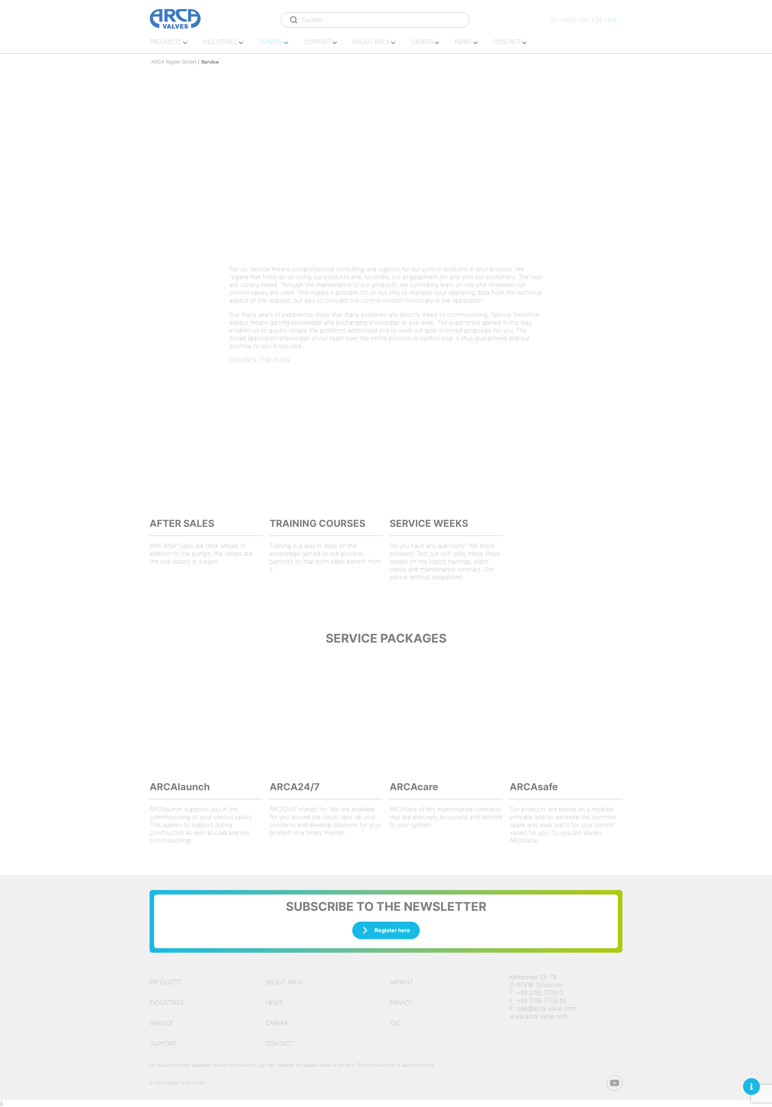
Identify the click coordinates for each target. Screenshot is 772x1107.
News (463, 42)
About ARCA (371, 42)
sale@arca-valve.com (546, 1008)
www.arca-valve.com (539, 1016)
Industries (220, 42)
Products (166, 42)
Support (317, 42)
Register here (392, 930)
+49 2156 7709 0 (539, 992)
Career (422, 42)
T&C (395, 1023)
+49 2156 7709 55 (541, 1000)
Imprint (401, 982)
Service (271, 42)
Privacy (401, 1002)
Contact (507, 42)
